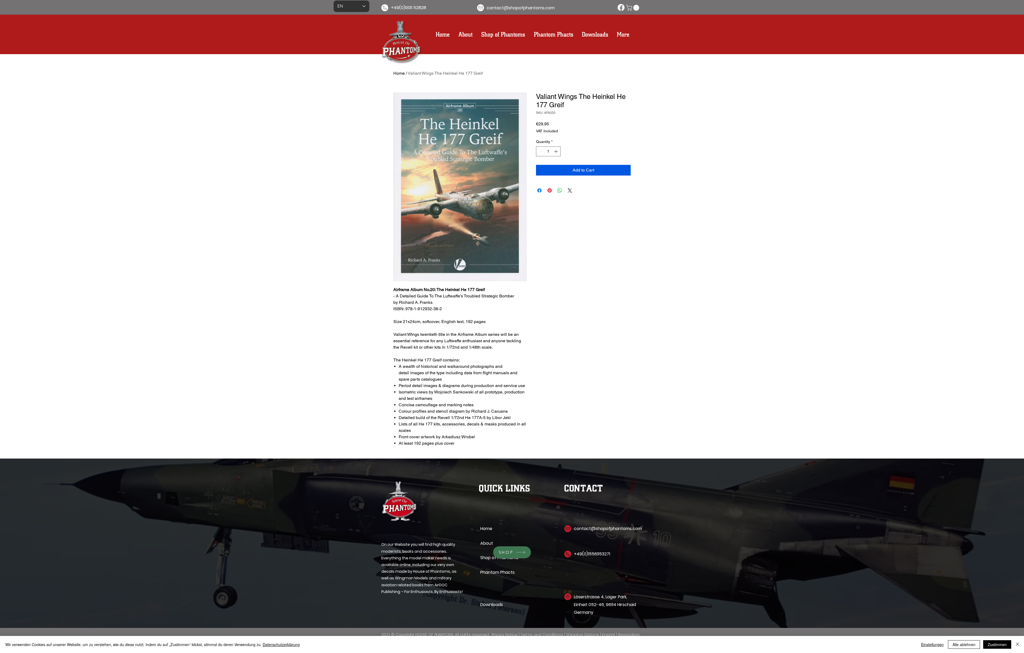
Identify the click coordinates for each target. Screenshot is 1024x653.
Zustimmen (997, 644)
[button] (633, 8)
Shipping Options (583, 634)
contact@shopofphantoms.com (608, 528)
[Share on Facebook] (539, 190)
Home (399, 73)
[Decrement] (540, 151)
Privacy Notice (505, 634)
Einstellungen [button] (932, 644)
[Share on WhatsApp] (560, 190)
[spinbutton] (548, 151)
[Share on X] (570, 190)
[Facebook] (621, 7)
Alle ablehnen (964, 644)
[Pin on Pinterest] (549, 190)
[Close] (1017, 644)
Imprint (609, 634)
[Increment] (556, 151)
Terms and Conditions (542, 634)
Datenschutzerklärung (281, 644)
